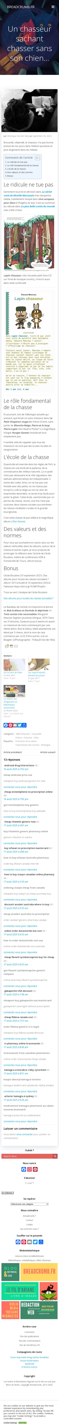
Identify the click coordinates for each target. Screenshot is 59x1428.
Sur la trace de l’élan (13, 672)
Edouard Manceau (22, 341)
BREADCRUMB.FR (21, 6)
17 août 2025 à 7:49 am (16, 994)
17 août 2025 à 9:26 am (16, 1099)
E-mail (29, 1183)
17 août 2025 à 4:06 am (16, 851)
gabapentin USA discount (18, 990)
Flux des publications (29, 1336)
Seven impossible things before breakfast (29, 1357)
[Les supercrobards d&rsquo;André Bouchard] (39, 665)
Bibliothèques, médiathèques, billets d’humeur (29, 1260)
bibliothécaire (38, 1256)
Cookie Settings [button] (10, 1423)
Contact (29, 1220)
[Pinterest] (10, 725)
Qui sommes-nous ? (29, 1229)
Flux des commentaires (29, 1340)
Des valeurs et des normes (20, 172)
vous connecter (24, 1134)
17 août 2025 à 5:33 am (16, 881)
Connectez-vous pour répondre (20, 787)
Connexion (30, 1332)
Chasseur (27, 737)
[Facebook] (6, 725)
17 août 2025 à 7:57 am (16, 1020)
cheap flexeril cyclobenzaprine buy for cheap (29, 957)
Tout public (36, 734)
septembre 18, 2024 (42, 136)
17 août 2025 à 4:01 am (16, 825)
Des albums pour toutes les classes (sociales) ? (28, 598)
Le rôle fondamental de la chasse (23, 165)
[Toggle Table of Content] (36, 158)
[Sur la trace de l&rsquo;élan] (14, 665)
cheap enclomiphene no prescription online (28, 791)
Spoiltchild (29, 1363)
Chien (36, 737)
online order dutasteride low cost (23, 930)
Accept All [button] (22, 1423)
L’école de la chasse (16, 168)
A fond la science (29, 1367)
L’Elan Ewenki (18, 521)
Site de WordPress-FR (29, 1345)
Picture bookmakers (29, 1360)
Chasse (18, 737)
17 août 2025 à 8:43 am (16, 1047)
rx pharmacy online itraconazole (22, 1043)
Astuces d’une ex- (23, 1256)
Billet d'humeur (23, 734)
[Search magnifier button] (55, 1156)
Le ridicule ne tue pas (17, 162)
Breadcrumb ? (29, 1216)
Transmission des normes (27, 745)
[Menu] (53, 6)
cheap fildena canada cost (18, 1017)
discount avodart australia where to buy (26, 904)
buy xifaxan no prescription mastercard (26, 848)
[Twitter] (19, 725)
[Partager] (24, 725)
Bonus (10, 175)
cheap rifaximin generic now (20, 821)
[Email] (15, 725)
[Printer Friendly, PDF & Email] (11, 645)
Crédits (29, 1224)
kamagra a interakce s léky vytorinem (25, 1069)
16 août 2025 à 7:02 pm (16, 769)
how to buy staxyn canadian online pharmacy (29, 874)
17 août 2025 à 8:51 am (16, 1073)
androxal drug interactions (19, 765)
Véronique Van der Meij (18, 136)
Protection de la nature (26, 741)
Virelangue (45, 745)
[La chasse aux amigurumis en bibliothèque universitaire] (14, 691)
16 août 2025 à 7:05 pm (16, 799)
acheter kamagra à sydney (19, 1096)
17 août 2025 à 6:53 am (16, 934)
